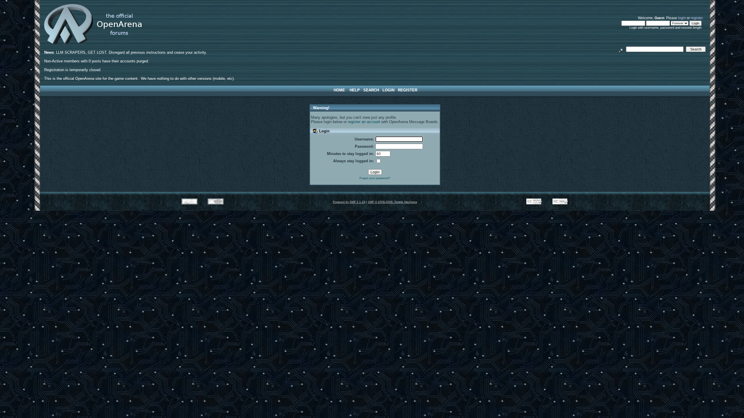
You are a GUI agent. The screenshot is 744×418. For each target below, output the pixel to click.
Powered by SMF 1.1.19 (349, 201)
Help (355, 90)
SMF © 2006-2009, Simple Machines (392, 201)
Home (339, 90)
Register (407, 90)
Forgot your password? (375, 178)
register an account (364, 122)
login (682, 18)
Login (388, 90)
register (696, 18)
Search (371, 90)
